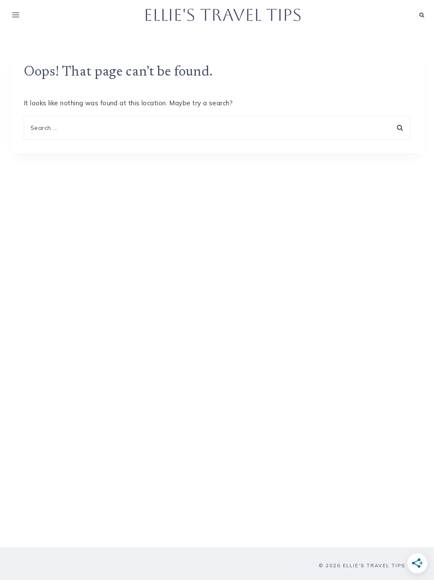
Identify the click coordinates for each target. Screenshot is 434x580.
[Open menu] (16, 14)
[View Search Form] (422, 15)
